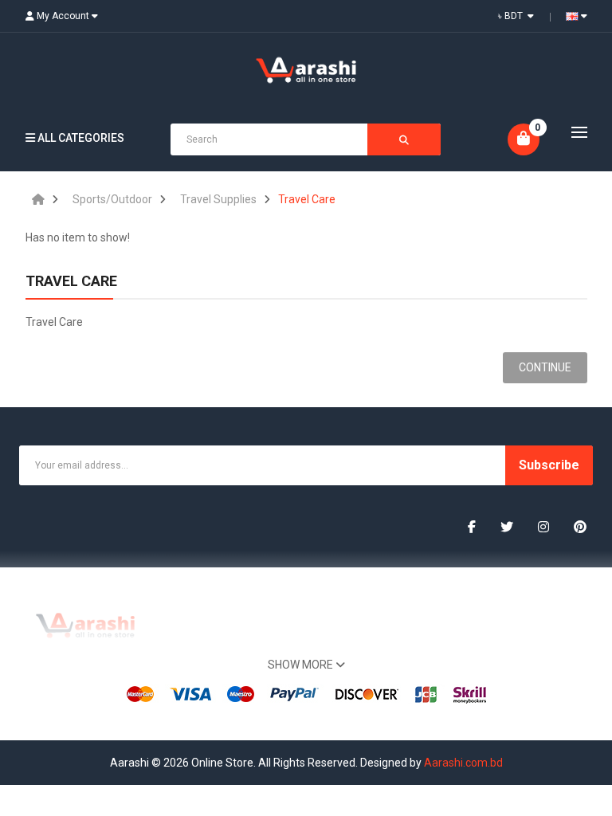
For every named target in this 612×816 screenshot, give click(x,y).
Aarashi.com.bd (463, 762)
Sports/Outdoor (112, 199)
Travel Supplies (218, 199)
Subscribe (549, 465)
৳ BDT (513, 16)
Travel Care (306, 199)
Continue (545, 367)
